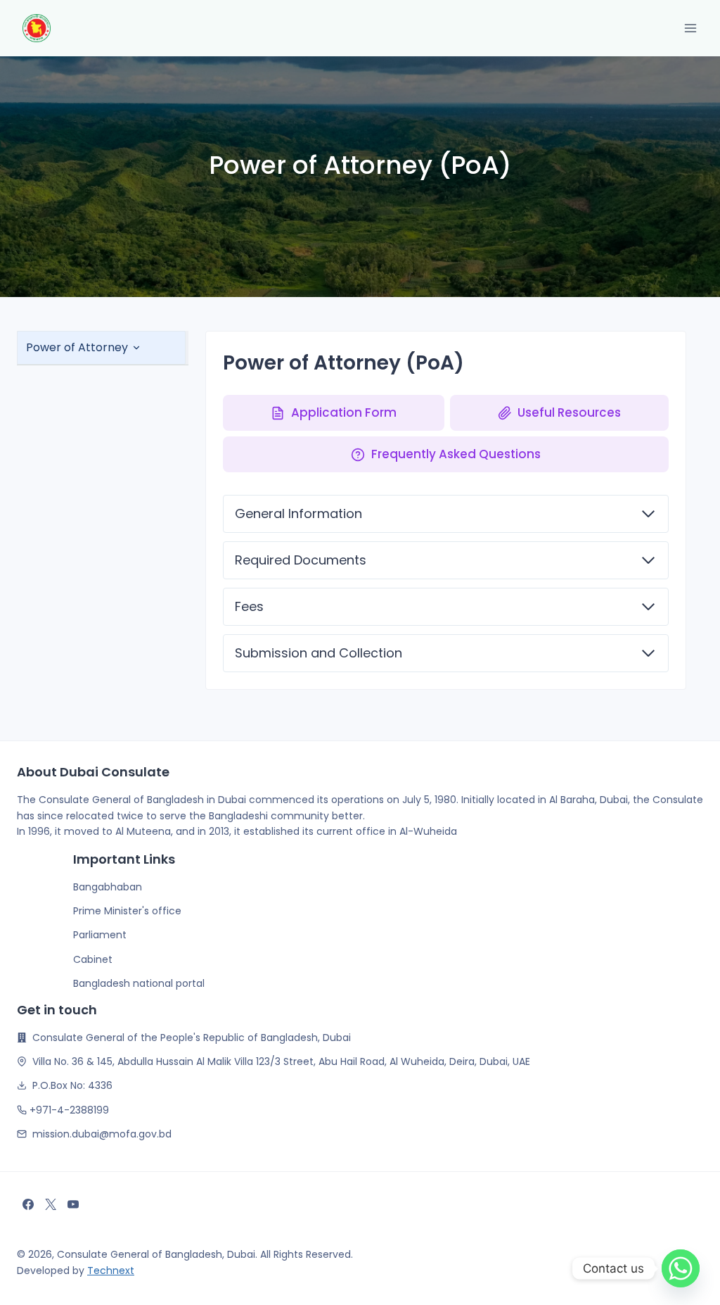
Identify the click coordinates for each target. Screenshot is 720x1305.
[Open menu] (690, 28)
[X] (50, 1204)
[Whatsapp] (681, 1268)
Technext (110, 1270)
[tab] (101, 348)
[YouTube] (73, 1204)
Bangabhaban (107, 887)
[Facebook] (28, 1204)
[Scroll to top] (24, 1293)
